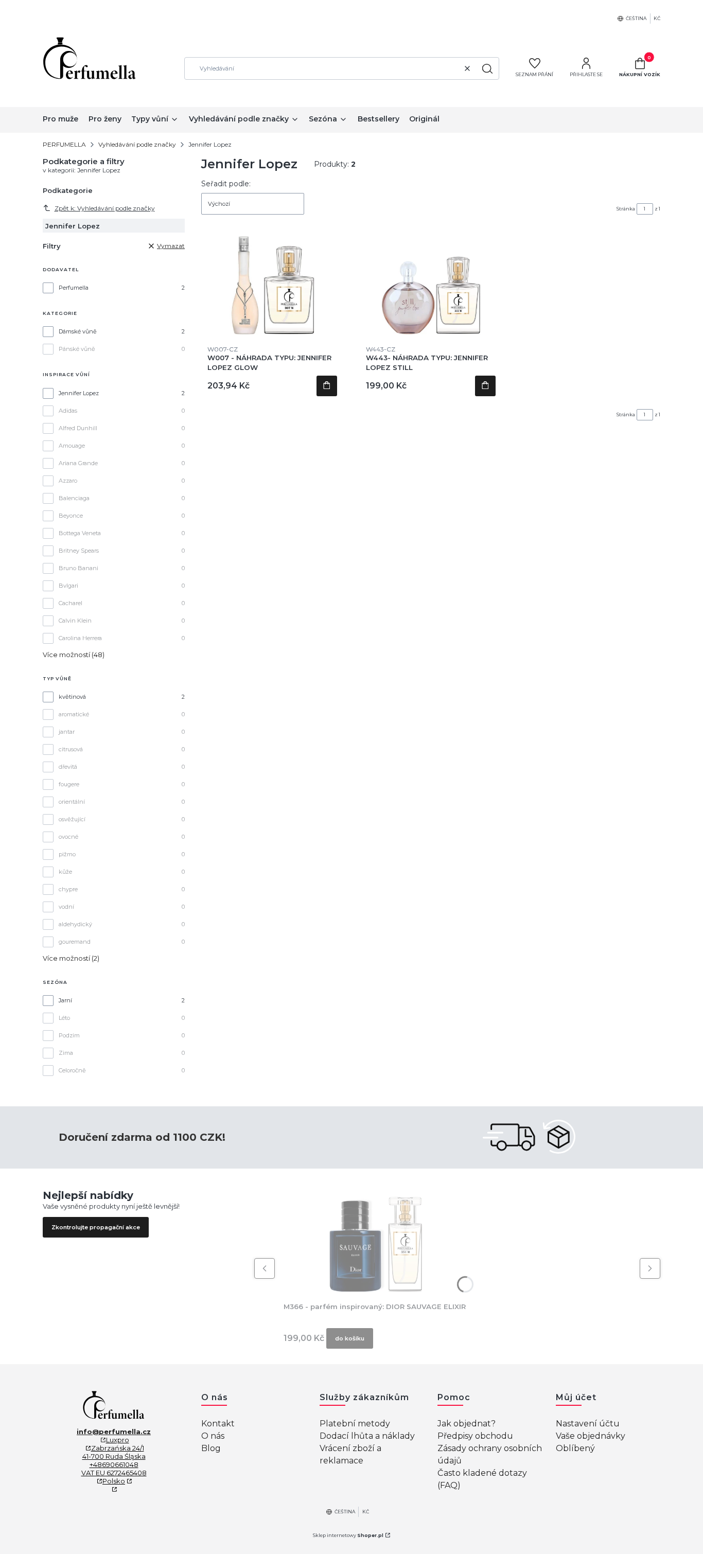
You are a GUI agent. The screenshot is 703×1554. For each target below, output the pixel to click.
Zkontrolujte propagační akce (95, 1227)
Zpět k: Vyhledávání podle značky (105, 208)
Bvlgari (68, 585)
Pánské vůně (77, 348)
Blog (211, 1448)
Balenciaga (74, 498)
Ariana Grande (78, 463)
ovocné (68, 836)
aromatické (74, 714)
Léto (64, 1017)
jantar (67, 731)
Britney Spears (79, 550)
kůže (65, 871)
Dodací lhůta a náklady (367, 1436)
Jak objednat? (466, 1423)
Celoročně (72, 1070)
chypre (68, 889)
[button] (487, 68)
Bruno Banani (78, 568)
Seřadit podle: (226, 183)
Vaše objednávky (590, 1436)
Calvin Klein (75, 620)
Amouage (72, 445)
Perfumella (74, 287)
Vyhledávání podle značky (137, 144)
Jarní (65, 1000)
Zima (66, 1052)
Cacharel (70, 603)
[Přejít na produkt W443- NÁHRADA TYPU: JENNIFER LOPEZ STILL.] (430, 283)
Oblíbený (575, 1448)
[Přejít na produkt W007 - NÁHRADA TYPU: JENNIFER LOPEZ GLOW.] (272, 283)
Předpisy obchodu (475, 1436)
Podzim (69, 1035)
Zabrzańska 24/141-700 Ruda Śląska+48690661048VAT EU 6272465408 (114, 1460)
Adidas (68, 410)
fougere (69, 784)
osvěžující (72, 819)
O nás (212, 1436)
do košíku (327, 386)
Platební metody (355, 1423)
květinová (72, 696)
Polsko (113, 1481)
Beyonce (71, 515)
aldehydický (75, 924)
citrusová (71, 749)
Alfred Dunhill (78, 428)
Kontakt (218, 1423)
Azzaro (68, 480)
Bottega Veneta (80, 533)
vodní (66, 906)
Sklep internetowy (348, 1535)
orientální (72, 801)
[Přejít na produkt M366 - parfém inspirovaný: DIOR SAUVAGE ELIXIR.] (375, 1240)
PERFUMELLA (64, 144)
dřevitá (68, 766)
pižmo (67, 854)
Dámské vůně (78, 331)
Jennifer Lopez (79, 393)
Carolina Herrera (80, 638)
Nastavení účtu (588, 1423)
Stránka (626, 208)
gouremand (75, 941)
